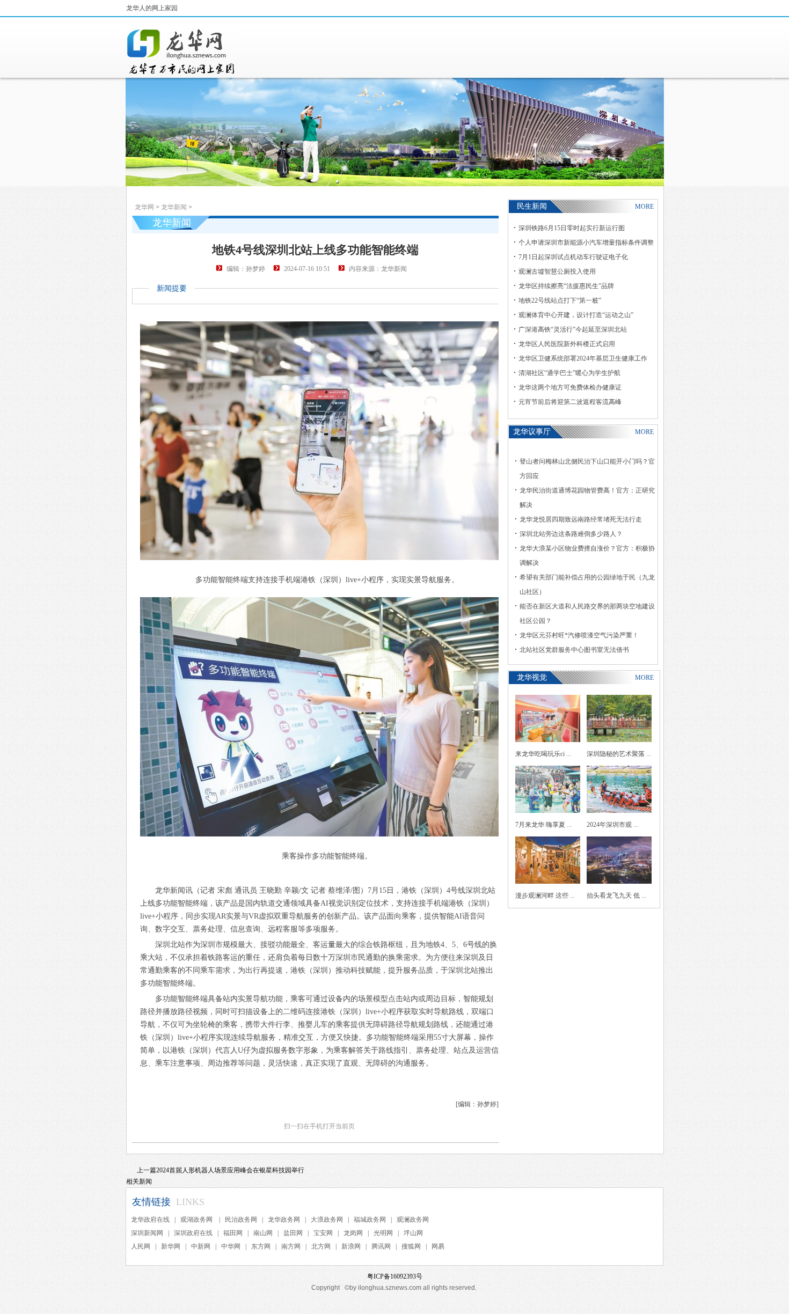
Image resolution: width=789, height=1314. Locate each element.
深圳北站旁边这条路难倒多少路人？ (571, 534)
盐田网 (293, 1233)
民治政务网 (241, 1219)
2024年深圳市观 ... (612, 824)
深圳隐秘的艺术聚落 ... (619, 754)
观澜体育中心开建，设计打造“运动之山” (575, 315)
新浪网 (351, 1246)
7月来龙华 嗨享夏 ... (543, 824)
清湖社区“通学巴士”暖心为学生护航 (569, 373)
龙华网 (144, 207)
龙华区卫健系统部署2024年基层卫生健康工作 (582, 358)
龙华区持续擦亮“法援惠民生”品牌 (566, 286)
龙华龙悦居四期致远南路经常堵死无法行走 (581, 519)
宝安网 (323, 1233)
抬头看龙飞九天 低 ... (616, 895)
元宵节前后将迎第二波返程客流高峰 (570, 402)
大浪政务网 (327, 1219)
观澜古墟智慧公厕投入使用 (557, 271)
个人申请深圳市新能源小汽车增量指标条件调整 (586, 242)
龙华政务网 (284, 1219)
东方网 (261, 1246)
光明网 (383, 1233)
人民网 (140, 1246)
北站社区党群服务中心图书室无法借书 (574, 650)
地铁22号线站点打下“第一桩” (559, 300)
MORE (644, 206)
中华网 (230, 1246)
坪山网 (413, 1233)
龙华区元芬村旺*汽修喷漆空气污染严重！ (579, 635)
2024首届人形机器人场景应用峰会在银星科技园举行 (230, 1170)
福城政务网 (370, 1219)
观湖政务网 (197, 1219)
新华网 (170, 1246)
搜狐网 (411, 1246)
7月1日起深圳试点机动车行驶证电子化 (573, 257)
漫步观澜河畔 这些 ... (545, 895)
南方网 (291, 1246)
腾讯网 (381, 1246)
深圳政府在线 (193, 1233)
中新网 (200, 1246)
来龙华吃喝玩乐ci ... (543, 754)
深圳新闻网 (147, 1233)
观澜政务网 (413, 1219)
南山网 (263, 1233)
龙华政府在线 (150, 1219)
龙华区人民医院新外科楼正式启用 (566, 344)
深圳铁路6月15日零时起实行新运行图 (571, 228)
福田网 (233, 1233)
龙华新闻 (174, 207)
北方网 (321, 1246)
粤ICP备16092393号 (394, 1276)
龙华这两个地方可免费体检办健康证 (570, 387)
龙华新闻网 (181, 51)
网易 (438, 1246)
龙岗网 (353, 1233)
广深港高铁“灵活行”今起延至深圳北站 (572, 329)
